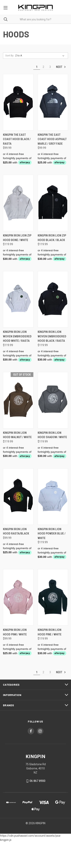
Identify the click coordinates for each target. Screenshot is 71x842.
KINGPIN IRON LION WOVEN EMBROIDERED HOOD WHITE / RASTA (17, 336)
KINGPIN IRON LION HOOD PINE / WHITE (50, 632)
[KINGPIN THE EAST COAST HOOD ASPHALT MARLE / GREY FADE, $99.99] (52, 102)
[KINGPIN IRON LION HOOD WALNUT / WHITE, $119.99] (18, 400)
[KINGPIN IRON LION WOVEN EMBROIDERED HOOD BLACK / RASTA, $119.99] (52, 299)
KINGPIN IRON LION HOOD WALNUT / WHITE (17, 435)
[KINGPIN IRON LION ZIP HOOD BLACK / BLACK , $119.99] (52, 203)
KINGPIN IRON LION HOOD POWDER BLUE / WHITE (51, 533)
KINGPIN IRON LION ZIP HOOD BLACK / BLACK (52, 238)
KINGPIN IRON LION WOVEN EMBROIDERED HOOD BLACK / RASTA (52, 336)
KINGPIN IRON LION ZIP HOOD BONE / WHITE (17, 238)
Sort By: (9, 55)
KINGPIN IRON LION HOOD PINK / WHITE (15, 632)
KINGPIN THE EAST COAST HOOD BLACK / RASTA (17, 139)
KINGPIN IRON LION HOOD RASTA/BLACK (16, 531)
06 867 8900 (37, 781)
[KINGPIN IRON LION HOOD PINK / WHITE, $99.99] (18, 597)
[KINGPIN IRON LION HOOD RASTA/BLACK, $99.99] (18, 496)
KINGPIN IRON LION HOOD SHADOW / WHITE (52, 435)
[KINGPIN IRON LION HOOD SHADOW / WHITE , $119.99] (52, 400)
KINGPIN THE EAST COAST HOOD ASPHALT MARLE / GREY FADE (52, 139)
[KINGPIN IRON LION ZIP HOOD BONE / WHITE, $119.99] (18, 203)
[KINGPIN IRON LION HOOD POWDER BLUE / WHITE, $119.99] (52, 496)
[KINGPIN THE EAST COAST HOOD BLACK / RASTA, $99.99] (18, 102)
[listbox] (40, 56)
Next (59, 66)
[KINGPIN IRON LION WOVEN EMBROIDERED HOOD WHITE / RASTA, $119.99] (18, 299)
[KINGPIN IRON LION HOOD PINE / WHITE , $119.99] (52, 597)
